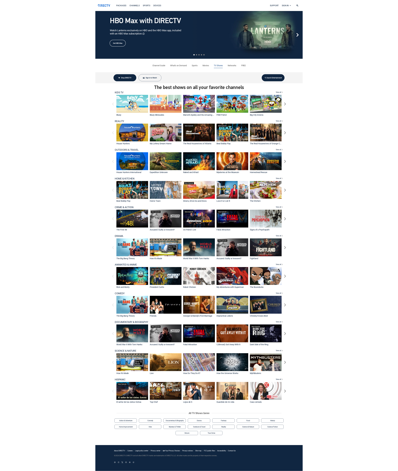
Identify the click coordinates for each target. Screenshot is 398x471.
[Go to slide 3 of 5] (199, 54)
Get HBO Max (117, 43)
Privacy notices (187, 451)
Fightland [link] (254, 258)
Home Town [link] (155, 200)
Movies (206, 65)
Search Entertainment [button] (274, 78)
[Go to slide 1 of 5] (194, 54)
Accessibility (221, 451)
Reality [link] (223, 427)
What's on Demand (178, 65)
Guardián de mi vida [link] (225, 401)
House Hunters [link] (123, 143)
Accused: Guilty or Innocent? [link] (162, 229)
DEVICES (157, 5)
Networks (232, 65)
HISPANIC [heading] (120, 379)
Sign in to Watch (151, 78)
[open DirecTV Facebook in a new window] (118, 462)
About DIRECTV (119, 451)
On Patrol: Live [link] (189, 229)
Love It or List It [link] (223, 200)
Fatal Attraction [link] (223, 229)
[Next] (297, 35)
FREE (243, 65)
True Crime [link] (211, 433)
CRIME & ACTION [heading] (124, 207)
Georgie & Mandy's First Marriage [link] (197, 315)
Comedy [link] (150, 420)
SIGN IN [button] (285, 5)
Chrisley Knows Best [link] (259, 315)
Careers (130, 451)
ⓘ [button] (144, 33)
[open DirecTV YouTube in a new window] (130, 462)
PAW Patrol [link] (222, 114)
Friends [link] (153, 315)
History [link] (272, 420)
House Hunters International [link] (128, 172)
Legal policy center (141, 451)
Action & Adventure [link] (125, 420)
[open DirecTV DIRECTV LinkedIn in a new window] (115, 462)
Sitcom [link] (186, 433)
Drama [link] (199, 420)
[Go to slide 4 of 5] (201, 54)
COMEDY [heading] (119, 293)
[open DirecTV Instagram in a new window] (126, 462)
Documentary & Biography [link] (175, 420)
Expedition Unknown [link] (159, 172)
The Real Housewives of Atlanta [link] (197, 143)
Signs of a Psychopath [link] (259, 229)
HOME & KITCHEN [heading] (124, 178)
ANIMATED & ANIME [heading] (126, 264)
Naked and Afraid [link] (190, 172)
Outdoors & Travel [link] (199, 427)
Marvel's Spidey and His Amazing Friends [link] (201, 114)
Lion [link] (151, 373)
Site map (198, 451)
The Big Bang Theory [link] (125, 258)
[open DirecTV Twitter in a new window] (122, 462)
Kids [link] (150, 427)
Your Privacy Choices (172, 451)
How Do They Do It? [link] (191, 373)
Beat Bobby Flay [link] (224, 143)
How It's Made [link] (156, 258)
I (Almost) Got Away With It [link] (228, 344)
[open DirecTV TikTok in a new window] (133, 462)
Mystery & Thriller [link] (175, 427)
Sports (195, 65)
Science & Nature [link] (248, 427)
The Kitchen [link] (255, 200)
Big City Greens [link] (256, 114)
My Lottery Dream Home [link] (161, 143)
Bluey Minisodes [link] (157, 114)
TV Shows (218, 65)
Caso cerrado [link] (256, 401)
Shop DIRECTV (126, 78)
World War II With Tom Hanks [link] (196, 258)
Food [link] (248, 420)
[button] (297, 5)
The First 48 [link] (121, 229)
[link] (132, 104)
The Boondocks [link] (256, 287)
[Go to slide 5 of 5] (204, 54)
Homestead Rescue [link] (258, 172)
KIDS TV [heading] (119, 92)
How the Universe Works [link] (227, 373)
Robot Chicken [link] (189, 287)
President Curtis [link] (157, 287)
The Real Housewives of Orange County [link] (267, 143)
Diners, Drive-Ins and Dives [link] (194, 200)
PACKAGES (121, 5)
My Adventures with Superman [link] (230, 287)
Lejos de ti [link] (187, 401)
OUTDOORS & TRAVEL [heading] (127, 149)
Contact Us (232, 451)
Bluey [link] (118, 114)
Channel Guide (158, 65)
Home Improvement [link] (126, 427)
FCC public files (209, 451)
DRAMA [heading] (119, 236)
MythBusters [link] (255, 373)
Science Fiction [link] (272, 427)
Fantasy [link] (223, 420)
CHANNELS (134, 5)
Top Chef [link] (154, 401)
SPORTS (146, 5)
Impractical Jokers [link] (225, 315)
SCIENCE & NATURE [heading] (125, 350)
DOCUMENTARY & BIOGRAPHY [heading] (131, 322)
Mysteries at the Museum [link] (228, 172)
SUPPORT (274, 5)
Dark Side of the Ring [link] (259, 344)
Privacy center (155, 451)
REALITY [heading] (119, 121)
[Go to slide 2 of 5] (196, 54)
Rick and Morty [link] (122, 287)
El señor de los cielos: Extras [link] (128, 401)
